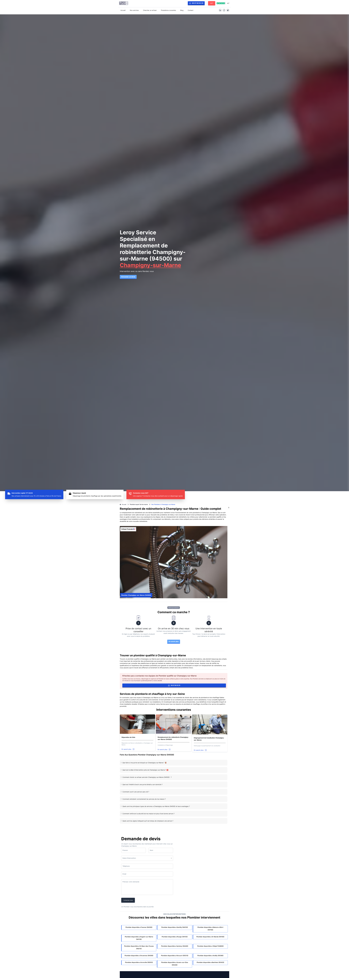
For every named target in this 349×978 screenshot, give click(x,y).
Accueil (124, 504)
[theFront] (123, 3)
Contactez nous (128, 900)
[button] (173, 763)
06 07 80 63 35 (197, 3)
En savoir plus (126, 749)
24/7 (211, 3)
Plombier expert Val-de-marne (139, 504)
